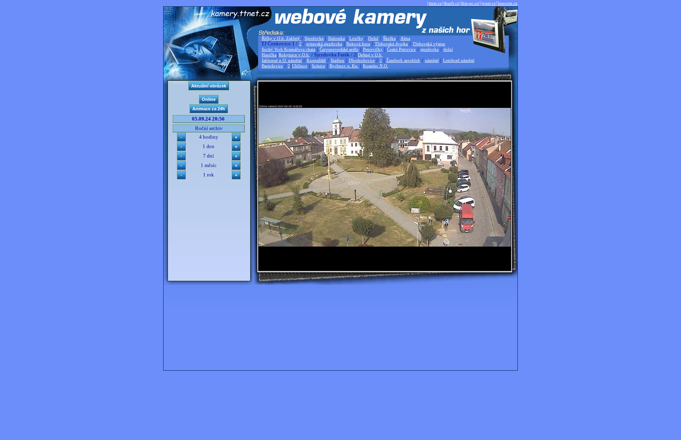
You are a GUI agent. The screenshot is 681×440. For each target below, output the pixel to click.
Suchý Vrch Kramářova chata (288, 49)
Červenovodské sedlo (339, 49)
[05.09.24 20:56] (385, 245)
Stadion (337, 60)
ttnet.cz (435, 3)
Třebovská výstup (429, 43)
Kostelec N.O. (375, 65)
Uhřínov (299, 65)
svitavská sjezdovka (324, 43)
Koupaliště (316, 60)
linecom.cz (507, 3)
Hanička (269, 54)
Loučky (356, 38)
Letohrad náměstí (458, 60)
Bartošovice (272, 65)
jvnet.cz (489, 3)
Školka (389, 38)
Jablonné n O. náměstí (282, 60)
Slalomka (336, 38)
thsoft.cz (451, 3)
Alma (405, 38)
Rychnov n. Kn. (344, 65)
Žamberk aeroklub (403, 60)
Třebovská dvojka (391, 43)
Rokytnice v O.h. (294, 54)
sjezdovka (430, 49)
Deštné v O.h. (370, 54)
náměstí (432, 60)
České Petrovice (401, 49)
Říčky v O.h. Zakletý (281, 38)
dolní (448, 49)
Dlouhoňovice (362, 60)
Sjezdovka (314, 38)
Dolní (373, 38)
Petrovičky (373, 49)
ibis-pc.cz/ (470, 3)
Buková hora (358, 43)
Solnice (318, 65)
